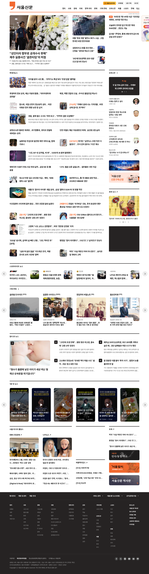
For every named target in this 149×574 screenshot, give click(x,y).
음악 (84, 509)
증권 (38, 525)
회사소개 (131, 505)
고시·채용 (71, 519)
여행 (84, 528)
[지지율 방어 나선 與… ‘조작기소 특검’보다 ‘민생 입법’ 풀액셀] (18, 82)
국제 (80, 8)
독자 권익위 (132, 511)
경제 (75, 8)
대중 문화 (85, 522)
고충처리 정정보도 (134, 521)
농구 (111, 519)
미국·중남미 (54, 525)
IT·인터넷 (39, 528)
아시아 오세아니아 (56, 522)
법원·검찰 (25, 512)
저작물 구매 (132, 515)
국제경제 (53, 509)
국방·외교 (12, 519)
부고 (97, 547)
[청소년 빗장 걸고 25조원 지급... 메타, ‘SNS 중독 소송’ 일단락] (13, 179)
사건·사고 (25, 509)
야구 (111, 509)
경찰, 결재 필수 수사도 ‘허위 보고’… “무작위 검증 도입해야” (30, 64)
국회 (11, 512)
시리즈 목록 (99, 509)
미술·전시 (85, 516)
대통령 (11, 509)
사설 (97, 520)
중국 (52, 512)
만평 (97, 530)
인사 (97, 541)
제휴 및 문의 (22, 496)
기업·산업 (39, 509)
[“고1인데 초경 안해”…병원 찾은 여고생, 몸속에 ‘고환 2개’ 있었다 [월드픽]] (13, 216)
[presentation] (4, 273)
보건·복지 (25, 528)
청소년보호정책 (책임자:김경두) (37, 558)
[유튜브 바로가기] (129, 558)
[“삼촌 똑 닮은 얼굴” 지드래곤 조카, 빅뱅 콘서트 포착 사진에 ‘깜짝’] (13, 253)
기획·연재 (103, 8)
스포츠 (126, 8)
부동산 (39, 512)
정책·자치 (88, 8)
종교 (84, 525)
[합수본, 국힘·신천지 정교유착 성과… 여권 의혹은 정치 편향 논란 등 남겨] (13, 106)
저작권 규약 (132, 518)
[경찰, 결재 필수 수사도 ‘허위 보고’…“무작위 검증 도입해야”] (18, 119)
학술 (84, 512)
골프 (111, 516)
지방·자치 (71, 512)
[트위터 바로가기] (120, 558)
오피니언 (112, 8)
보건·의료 (25, 525)
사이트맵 (131, 524)
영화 (84, 538)
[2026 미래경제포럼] (124, 165)
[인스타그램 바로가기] (125, 558)
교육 (24, 519)
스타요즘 (112, 546)
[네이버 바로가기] (133, 558)
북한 (11, 516)
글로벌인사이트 (55, 535)
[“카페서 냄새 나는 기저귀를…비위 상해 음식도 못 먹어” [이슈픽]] (63, 106)
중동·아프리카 (54, 519)
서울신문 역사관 (133, 508)
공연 (84, 541)
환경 (24, 516)
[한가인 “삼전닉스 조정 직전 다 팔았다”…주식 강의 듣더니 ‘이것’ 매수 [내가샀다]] (63, 142)
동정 (97, 544)
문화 (95, 8)
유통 (38, 522)
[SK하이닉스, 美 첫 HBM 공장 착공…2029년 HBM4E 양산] (63, 179)
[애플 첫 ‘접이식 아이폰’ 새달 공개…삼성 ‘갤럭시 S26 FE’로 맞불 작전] (18, 192)
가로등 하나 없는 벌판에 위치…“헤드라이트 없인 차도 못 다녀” (31, 61)
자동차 (39, 519)
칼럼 (97, 523)
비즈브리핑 (40, 535)
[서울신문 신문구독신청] (124, 177)
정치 (64, 8)
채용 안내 (32, 496)
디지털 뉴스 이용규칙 (54, 558)
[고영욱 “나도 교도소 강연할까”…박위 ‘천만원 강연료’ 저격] (18, 229)
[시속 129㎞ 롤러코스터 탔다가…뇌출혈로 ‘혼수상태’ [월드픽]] (63, 216)
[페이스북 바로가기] (116, 558)
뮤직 (111, 543)
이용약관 (12, 558)
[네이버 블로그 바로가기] (137, 558)
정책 (38, 532)
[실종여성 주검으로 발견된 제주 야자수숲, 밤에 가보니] (13, 142)
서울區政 (71, 516)
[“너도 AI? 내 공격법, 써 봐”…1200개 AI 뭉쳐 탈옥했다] (18, 155)
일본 (52, 516)
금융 (38, 516)
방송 (111, 533)
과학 (24, 522)
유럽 (52, 528)
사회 (69, 8)
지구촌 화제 (54, 532)
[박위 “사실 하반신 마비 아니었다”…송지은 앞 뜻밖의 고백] (63, 253)
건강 (84, 532)
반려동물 (85, 535)
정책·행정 (71, 509)
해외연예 (112, 539)
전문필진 (98, 526)
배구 (111, 522)
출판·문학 (85, 519)
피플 (119, 8)
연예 (132, 8)
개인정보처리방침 (21, 558)
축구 (111, 512)
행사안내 (12, 496)
